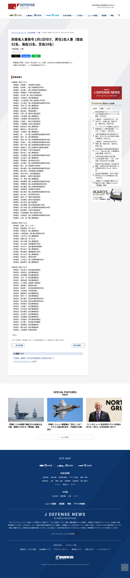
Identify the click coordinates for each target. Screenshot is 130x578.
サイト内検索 (79, 503)
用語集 (104, 15)
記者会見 (75, 481)
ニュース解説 (93, 15)
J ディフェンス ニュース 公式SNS (63, 534)
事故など (66, 484)
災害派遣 (45, 477)
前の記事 (77, 345)
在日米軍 (55, 496)
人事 (51, 481)
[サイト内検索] (119, 15)
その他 (79, 15)
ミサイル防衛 (73, 477)
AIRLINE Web (57, 545)
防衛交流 (45, 481)
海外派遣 (53, 477)
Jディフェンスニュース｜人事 (24, 361)
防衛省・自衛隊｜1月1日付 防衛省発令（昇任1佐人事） (33, 358)
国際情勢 (63, 496)
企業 (69, 496)
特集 (112, 15)
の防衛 (18, 15)
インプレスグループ (103, 549)
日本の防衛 (67, 15)
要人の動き (84, 481)
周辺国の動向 (63, 477)
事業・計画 (58, 481)
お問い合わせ (89, 549)
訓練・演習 (83, 477)
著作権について (77, 549)
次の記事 (19, 345)
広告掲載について (45, 549)
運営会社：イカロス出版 (28, 549)
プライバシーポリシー (61, 549)
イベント (58, 484)
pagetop (124, 567)
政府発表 (67, 481)
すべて (73, 484)
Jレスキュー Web (71, 545)
